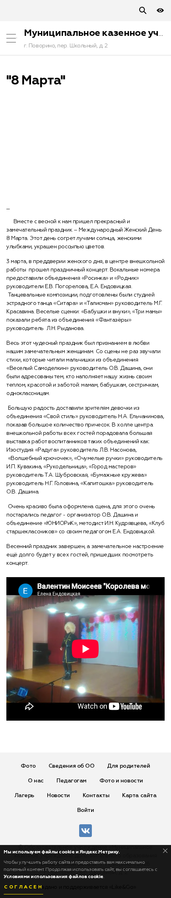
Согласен (23, 887)
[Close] (165, 851)
